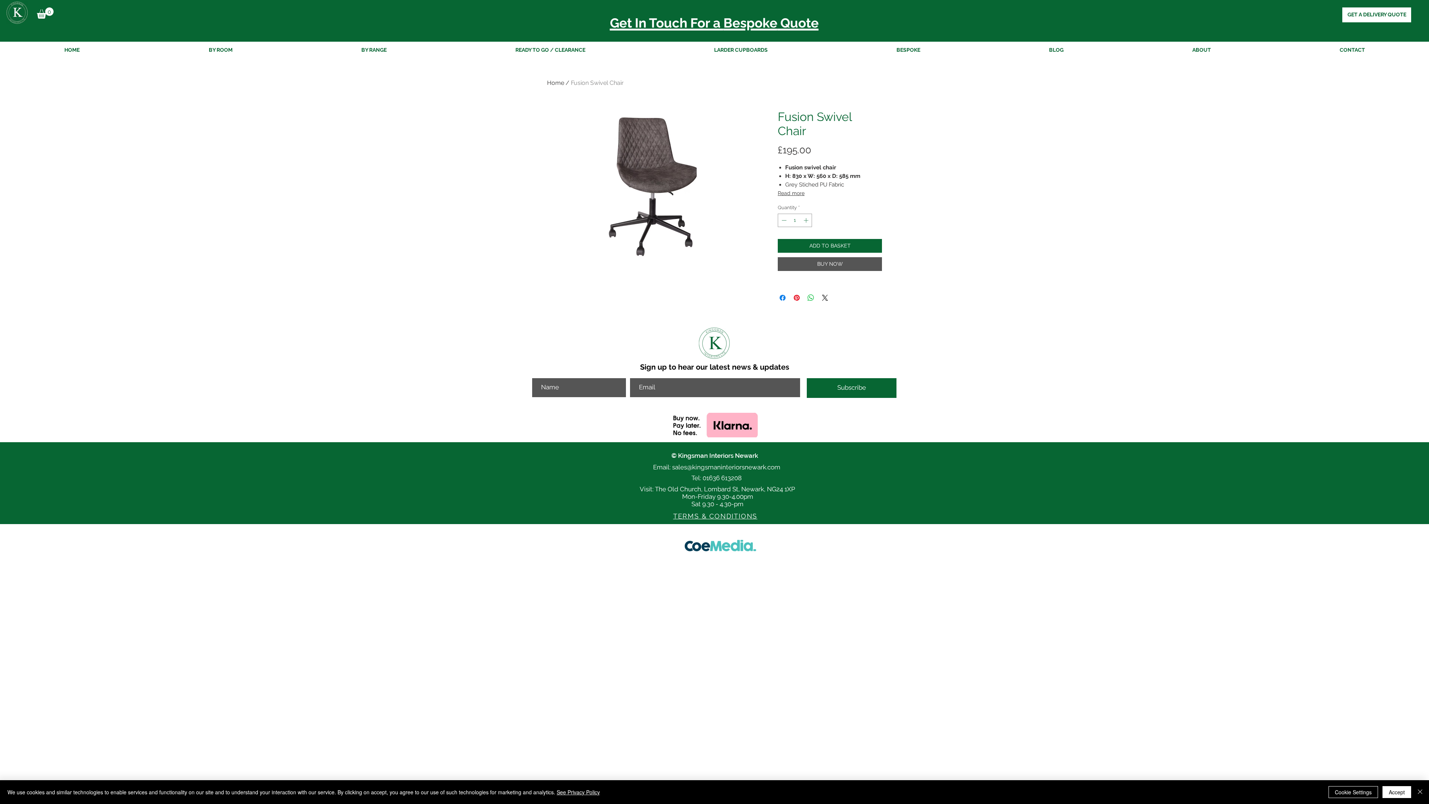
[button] (45, 13)
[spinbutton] (795, 220)
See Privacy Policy (578, 792)
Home (555, 82)
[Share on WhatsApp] (810, 297)
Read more (791, 193)
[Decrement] (783, 220)
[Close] (1420, 792)
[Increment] (806, 220)
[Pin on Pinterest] (796, 297)
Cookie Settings (1353, 792)
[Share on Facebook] (782, 297)
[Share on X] (825, 297)
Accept (1397, 792)
